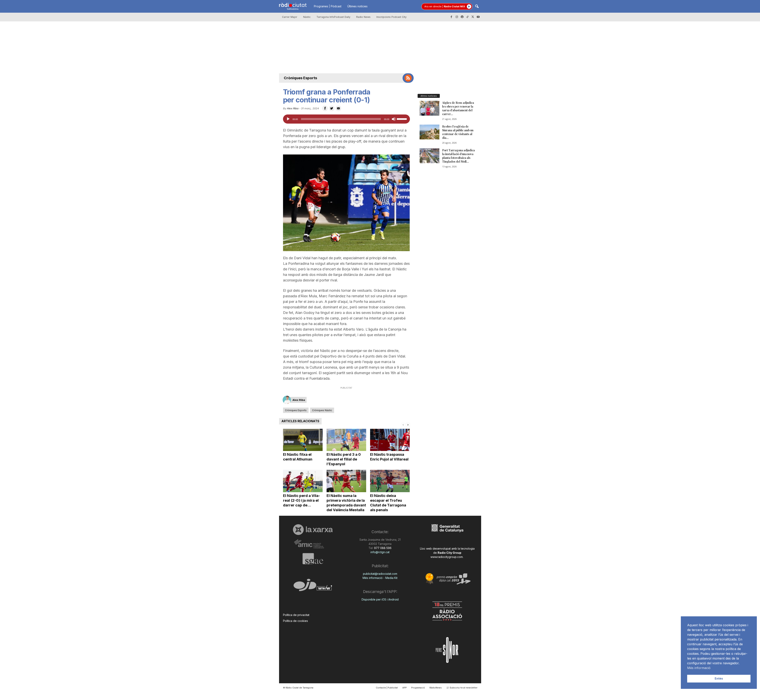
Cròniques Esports (300, 78)
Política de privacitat (296, 615)
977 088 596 (382, 548)
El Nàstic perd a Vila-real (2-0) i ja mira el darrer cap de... (301, 500)
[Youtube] (478, 17)
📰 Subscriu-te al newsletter (461, 687)
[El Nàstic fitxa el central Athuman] (303, 440)
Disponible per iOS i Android (380, 599)
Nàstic (307, 16)
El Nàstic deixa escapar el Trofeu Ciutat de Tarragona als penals (388, 502)
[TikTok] (467, 17)
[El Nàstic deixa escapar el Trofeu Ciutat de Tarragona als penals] (390, 481)
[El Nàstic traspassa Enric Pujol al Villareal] (390, 440)
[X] (472, 17)
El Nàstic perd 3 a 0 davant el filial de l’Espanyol (344, 459)
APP (404, 687)
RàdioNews (435, 687)
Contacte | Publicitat (387, 687)
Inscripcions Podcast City (391, 16)
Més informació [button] (699, 668)
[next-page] (408, 424)
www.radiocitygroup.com (446, 557)
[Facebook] (451, 17)
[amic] (313, 544)
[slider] (402, 118)
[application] (346, 119)
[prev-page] (403, 424)
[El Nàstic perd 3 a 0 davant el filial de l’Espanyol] (346, 440)
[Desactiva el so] (394, 119)
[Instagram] (456, 17)
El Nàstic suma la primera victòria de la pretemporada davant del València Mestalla (346, 502)
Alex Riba (292, 108)
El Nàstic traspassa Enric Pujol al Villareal (389, 456)
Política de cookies (295, 620)
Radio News (363, 16)
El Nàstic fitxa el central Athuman (297, 456)
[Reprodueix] (288, 119)
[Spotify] (462, 17)
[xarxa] (313, 529)
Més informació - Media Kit (380, 578)
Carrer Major (289, 16)
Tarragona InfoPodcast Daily (333, 16)
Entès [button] (719, 678)
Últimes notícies (357, 6)
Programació (418, 687)
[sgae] (313, 558)
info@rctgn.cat (380, 552)
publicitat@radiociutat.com (380, 573)
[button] (476, 6)
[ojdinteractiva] (313, 586)
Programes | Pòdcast (327, 6)
